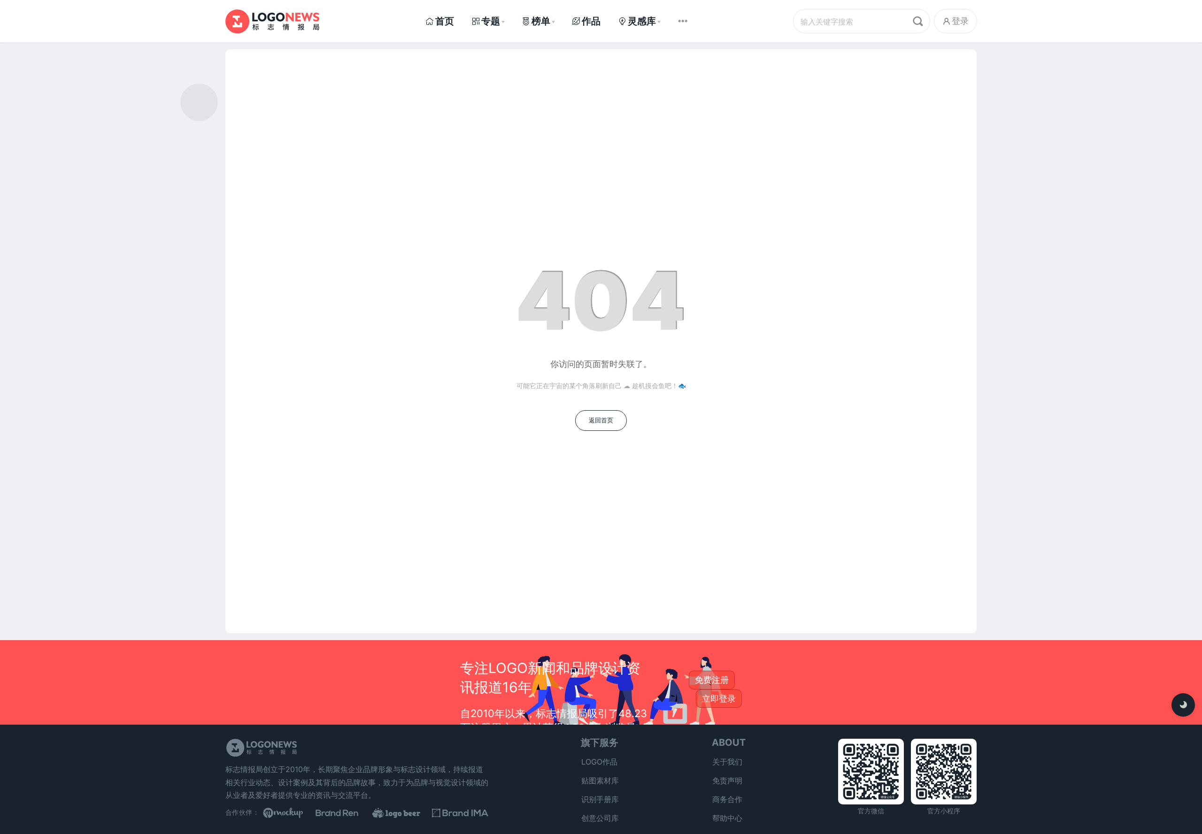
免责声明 (727, 780)
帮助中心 (727, 818)
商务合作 (727, 799)
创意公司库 (600, 818)
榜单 (541, 21)
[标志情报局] (272, 21)
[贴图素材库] (291, 813)
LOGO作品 (599, 761)
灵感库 (642, 21)
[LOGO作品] (404, 813)
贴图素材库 (600, 780)
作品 (591, 21)
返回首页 (601, 420)
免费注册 (712, 680)
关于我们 (727, 761)
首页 (444, 21)
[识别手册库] (460, 813)
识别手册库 (600, 799)
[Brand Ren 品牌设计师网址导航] (347, 813)
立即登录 (719, 699)
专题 (490, 21)
